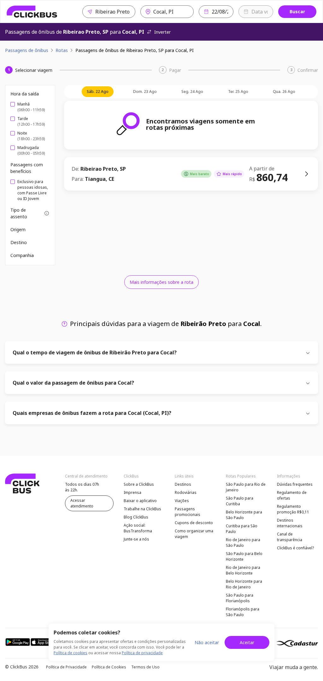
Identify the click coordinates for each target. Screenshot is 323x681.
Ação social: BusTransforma (138, 528)
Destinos (183, 484)
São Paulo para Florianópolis (239, 598)
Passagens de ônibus (26, 50)
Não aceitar (207, 642)
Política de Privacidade (66, 667)
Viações (182, 500)
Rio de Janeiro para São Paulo (243, 542)
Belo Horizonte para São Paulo (244, 514)
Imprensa (132, 492)
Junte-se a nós (136, 539)
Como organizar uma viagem (194, 533)
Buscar (297, 11)
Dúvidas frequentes (295, 484)
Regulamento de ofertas (292, 495)
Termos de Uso (145, 667)
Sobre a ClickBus (139, 484)
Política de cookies (70, 652)
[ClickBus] (32, 11)
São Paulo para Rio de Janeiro (246, 487)
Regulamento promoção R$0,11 (293, 509)
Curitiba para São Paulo (241, 528)
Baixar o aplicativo (140, 500)
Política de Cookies (109, 667)
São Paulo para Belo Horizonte (244, 556)
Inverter (162, 32)
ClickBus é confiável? (295, 548)
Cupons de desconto (194, 522)
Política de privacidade (142, 652)
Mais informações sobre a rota (161, 282)
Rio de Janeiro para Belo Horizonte (243, 570)
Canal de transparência (289, 536)
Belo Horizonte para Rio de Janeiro (244, 584)
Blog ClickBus (136, 517)
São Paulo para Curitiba (239, 500)
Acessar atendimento (81, 503)
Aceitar (247, 642)
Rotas (62, 50)
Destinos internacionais (289, 523)
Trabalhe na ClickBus (142, 509)
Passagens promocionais (187, 511)
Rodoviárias (186, 492)
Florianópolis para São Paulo (242, 611)
